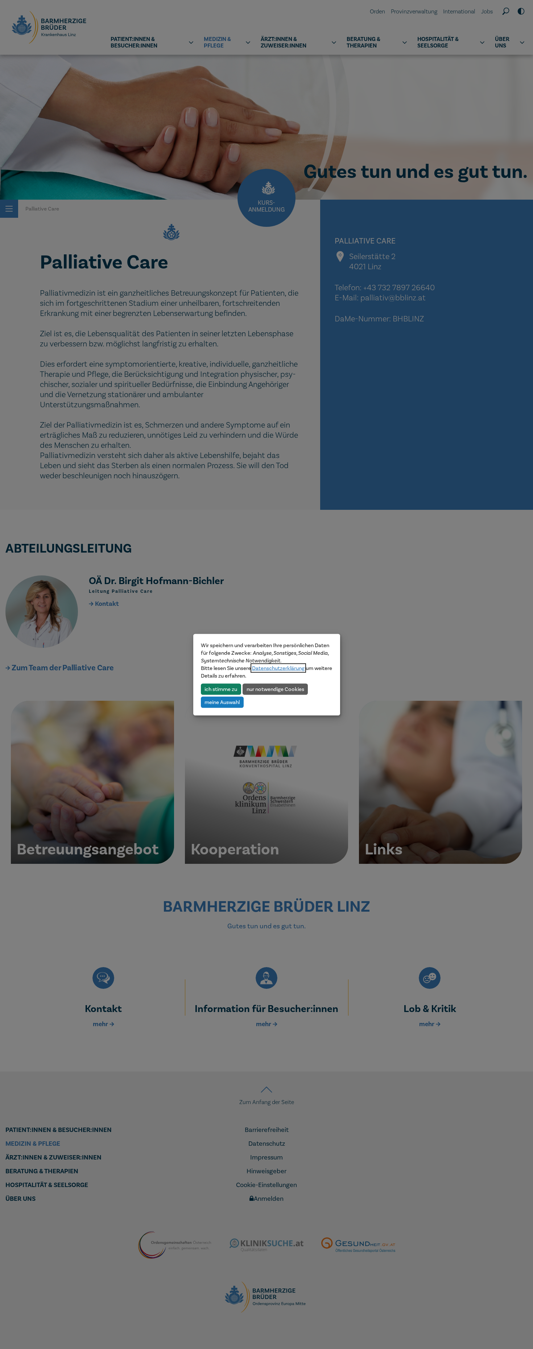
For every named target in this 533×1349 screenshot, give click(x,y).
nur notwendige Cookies (275, 689)
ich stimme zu (220, 689)
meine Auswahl (222, 702)
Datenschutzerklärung (278, 668)
